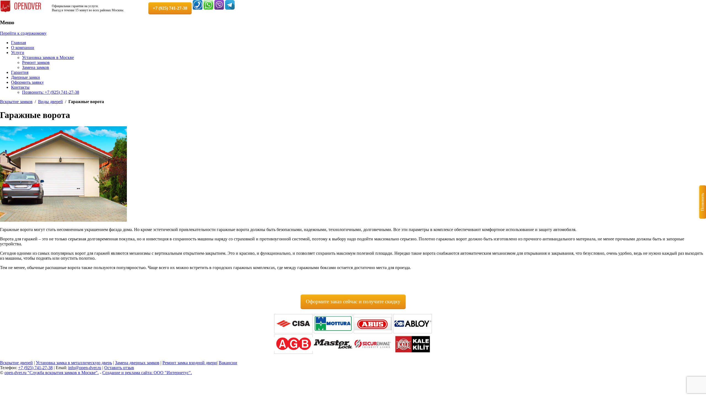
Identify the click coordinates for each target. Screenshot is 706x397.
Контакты (20, 87)
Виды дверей (50, 101)
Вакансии (228, 362)
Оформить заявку (27, 82)
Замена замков (35, 67)
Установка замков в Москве (48, 57)
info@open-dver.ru (84, 367)
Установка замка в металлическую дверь (74, 362)
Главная (18, 42)
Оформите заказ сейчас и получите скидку (353, 301)
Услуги (17, 52)
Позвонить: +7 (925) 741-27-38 (50, 92)
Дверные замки (25, 77)
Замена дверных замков (137, 362)
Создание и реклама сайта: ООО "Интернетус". (147, 372)
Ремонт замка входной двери (189, 362)
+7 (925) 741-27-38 (35, 367)
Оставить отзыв (119, 367)
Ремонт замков (36, 62)
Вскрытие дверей (16, 362)
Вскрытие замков (16, 101)
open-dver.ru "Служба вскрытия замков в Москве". (51, 372)
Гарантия (19, 72)
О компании (22, 47)
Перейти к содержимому (23, 33)
